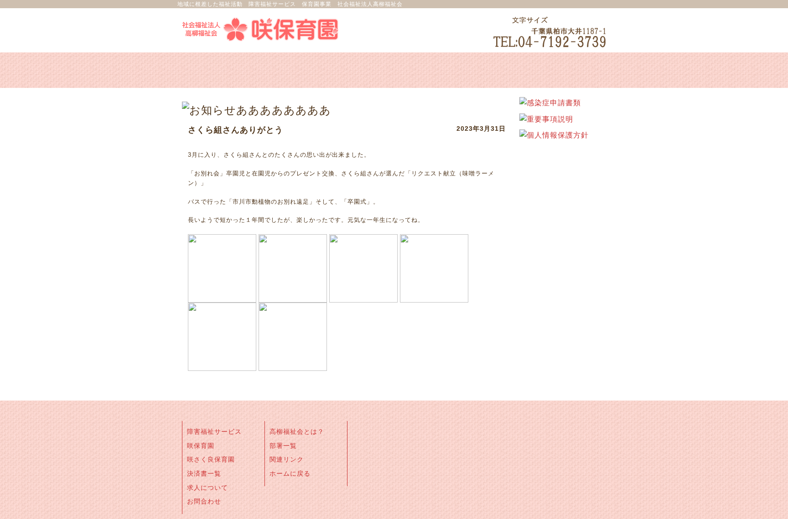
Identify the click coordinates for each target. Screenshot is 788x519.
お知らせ (394, 70)
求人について (207, 487)
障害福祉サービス (214, 431)
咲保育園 (200, 445)
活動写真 (480, 70)
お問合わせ (204, 501)
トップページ (220, 70)
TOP (768, 500)
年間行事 (567, 70)
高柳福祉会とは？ (297, 431)
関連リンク (287, 459)
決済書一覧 (204, 473)
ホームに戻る (290, 473)
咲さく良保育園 (211, 459)
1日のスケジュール (307, 70)
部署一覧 (283, 445)
